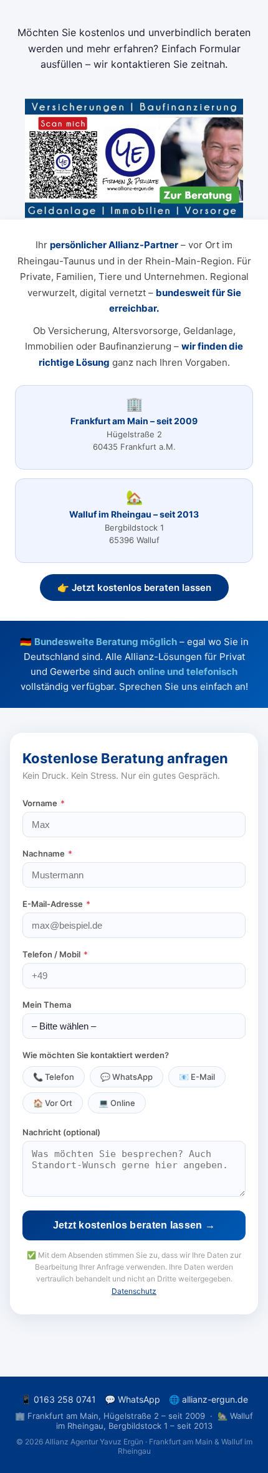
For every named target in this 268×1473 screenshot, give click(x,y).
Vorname (43, 803)
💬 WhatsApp (126, 1077)
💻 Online (116, 1103)
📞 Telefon (53, 1077)
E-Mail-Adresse (56, 904)
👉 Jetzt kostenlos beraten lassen (134, 587)
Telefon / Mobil (55, 954)
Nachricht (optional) (61, 1132)
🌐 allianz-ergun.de (208, 1399)
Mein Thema (46, 1005)
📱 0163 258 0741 (58, 1399)
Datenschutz (134, 1291)
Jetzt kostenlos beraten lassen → (134, 1225)
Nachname (47, 853)
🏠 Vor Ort (52, 1103)
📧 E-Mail (197, 1077)
